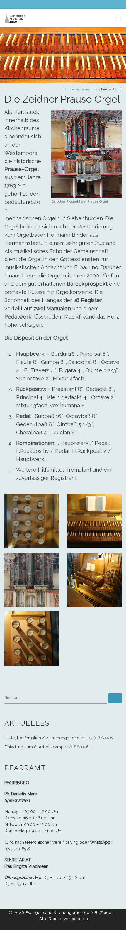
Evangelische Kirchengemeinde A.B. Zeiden (69, 912)
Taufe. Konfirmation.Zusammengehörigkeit (45, 738)
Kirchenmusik (86, 89)
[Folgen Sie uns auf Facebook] (6, 4)
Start (67, 89)
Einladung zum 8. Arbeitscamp (34, 747)
